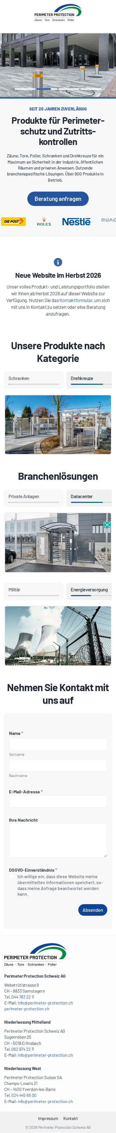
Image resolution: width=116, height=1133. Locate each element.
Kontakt (70, 1118)
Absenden (92, 910)
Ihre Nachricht (23, 819)
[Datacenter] (58, 542)
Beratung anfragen (58, 198)
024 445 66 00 (24, 1095)
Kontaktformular (75, 300)
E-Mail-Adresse (26, 791)
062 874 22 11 (22, 1049)
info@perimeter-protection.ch (45, 1002)
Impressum (48, 1118)
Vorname (16, 754)
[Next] (87, 65)
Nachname (18, 775)
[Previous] (29, 65)
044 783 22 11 (22, 996)
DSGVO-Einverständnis (33, 869)
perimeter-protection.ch (26, 1008)
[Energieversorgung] (58, 635)
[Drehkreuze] (58, 424)
